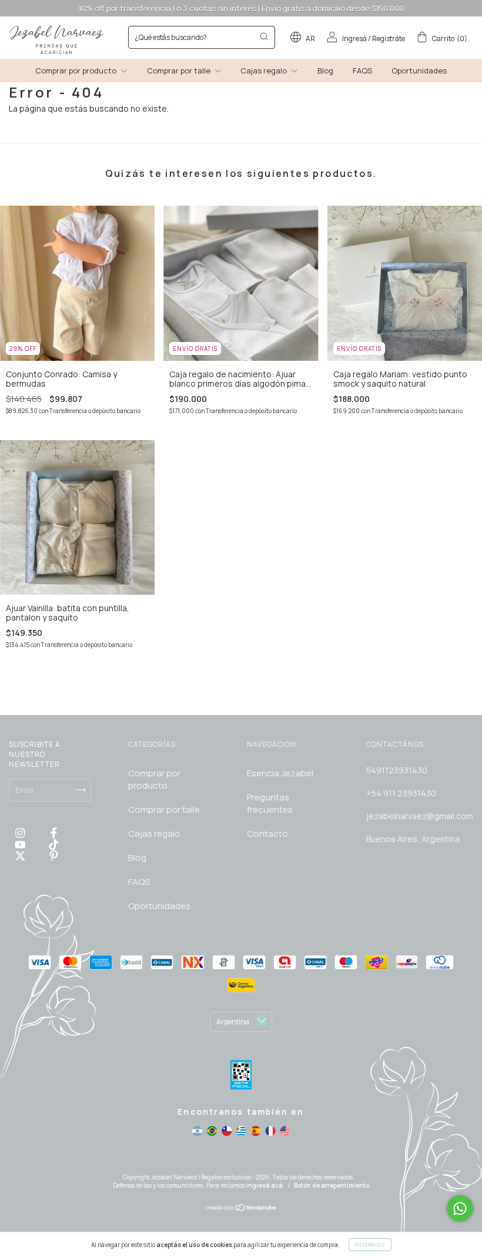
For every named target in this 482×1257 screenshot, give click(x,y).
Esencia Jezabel (280, 773)
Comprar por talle (179, 70)
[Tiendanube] (241, 1209)
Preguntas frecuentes (270, 803)
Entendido (370, 1244)
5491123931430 (396, 770)
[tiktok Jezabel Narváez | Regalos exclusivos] (53, 844)
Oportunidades (419, 70)
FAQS (362, 70)
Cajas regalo (264, 70)
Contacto (267, 833)
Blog (325, 70)
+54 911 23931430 (401, 793)
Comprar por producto (76, 70)
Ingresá (354, 38)
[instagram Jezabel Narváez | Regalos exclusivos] (21, 833)
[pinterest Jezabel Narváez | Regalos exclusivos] (53, 855)
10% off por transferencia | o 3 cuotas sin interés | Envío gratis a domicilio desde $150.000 (241, 8)
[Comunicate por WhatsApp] (460, 1208)
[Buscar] (264, 36)
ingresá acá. (265, 1185)
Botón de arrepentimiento (331, 1185)
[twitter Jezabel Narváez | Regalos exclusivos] (21, 855)
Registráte (388, 38)
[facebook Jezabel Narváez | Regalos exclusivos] (53, 833)
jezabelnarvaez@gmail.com (419, 816)
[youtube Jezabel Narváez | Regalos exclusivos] (21, 844)
